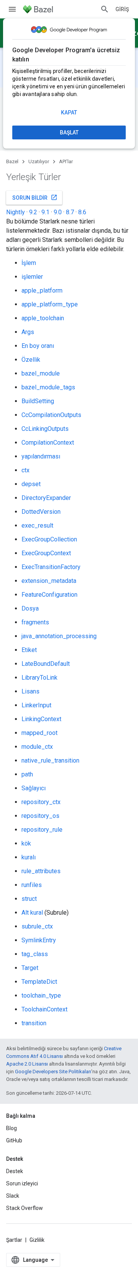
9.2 (33, 212)
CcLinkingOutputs (45, 428)
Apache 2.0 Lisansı (27, 1064)
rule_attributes (41, 871)
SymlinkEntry (38, 940)
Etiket (29, 650)
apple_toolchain (42, 318)
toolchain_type (41, 995)
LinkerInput (36, 705)
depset (31, 484)
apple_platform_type (49, 304)
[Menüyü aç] (12, 9)
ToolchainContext (44, 1009)
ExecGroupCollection (49, 539)
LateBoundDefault (45, 663)
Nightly (15, 212)
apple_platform (41, 290)
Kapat (69, 112)
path (27, 774)
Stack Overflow (24, 1208)
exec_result (37, 525)
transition (33, 1023)
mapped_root (39, 732)
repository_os (40, 815)
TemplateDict (39, 981)
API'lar (66, 161)
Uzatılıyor (38, 161)
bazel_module (40, 373)
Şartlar (14, 1240)
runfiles (31, 885)
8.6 (82, 212)
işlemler (32, 276)
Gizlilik (37, 1240)
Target (29, 967)
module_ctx (37, 746)
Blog (11, 1128)
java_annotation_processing (59, 636)
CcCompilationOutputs (51, 415)
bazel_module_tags (48, 387)
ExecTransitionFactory (50, 567)
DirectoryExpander (46, 497)
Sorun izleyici (22, 1183)
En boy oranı (37, 345)
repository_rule (41, 829)
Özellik (30, 359)
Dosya (30, 608)
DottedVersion (41, 511)
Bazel (12, 161)
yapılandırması (40, 456)
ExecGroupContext (46, 553)
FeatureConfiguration (49, 594)
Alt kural (32, 912)
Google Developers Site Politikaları (53, 1071)
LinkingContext (41, 719)
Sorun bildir (35, 197)
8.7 (70, 212)
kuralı (28, 857)
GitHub (14, 1140)
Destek (14, 1171)
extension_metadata (48, 580)
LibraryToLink (39, 677)
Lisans (30, 691)
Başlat (69, 132)
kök (26, 843)
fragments (35, 622)
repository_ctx (41, 802)
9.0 (58, 212)
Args (27, 332)
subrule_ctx (37, 926)
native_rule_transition (50, 760)
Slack (12, 1196)
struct (29, 898)
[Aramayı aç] (104, 9)
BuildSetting (37, 401)
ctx (25, 470)
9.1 (45, 212)
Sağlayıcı (33, 788)
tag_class (34, 954)
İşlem (28, 262)
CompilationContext (47, 442)
